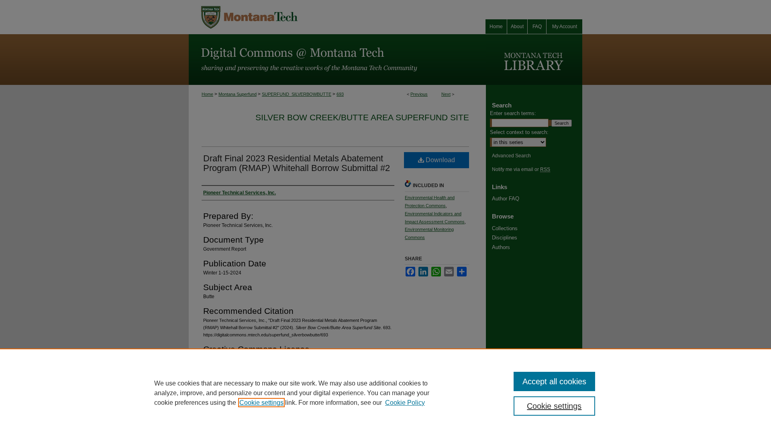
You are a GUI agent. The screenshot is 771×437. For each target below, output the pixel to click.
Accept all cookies (554, 381)
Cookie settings (261, 402)
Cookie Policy (405, 402)
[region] (385, 392)
